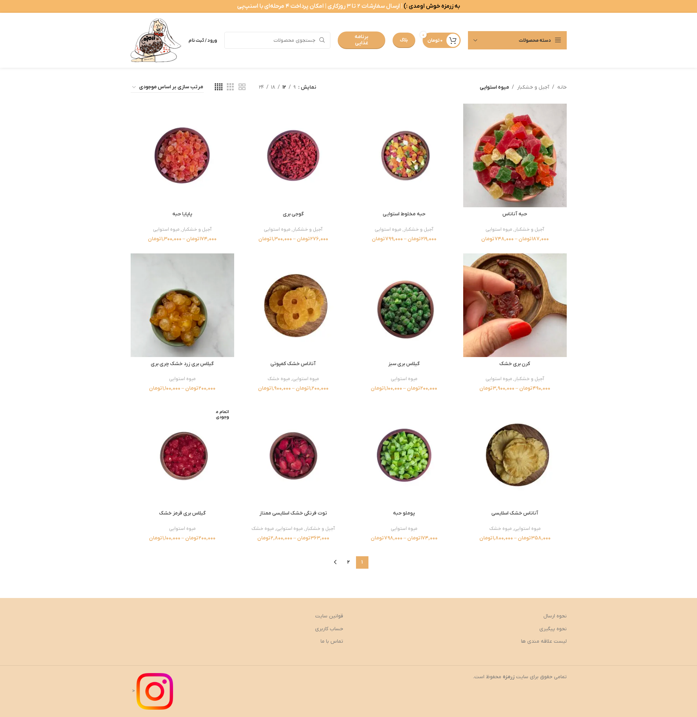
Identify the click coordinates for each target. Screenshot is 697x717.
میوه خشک (278, 379)
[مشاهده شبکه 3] (230, 87)
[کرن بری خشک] (515, 305)
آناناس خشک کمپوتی (293, 363)
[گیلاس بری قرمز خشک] (182, 454)
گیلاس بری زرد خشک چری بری (182, 363)
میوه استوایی (499, 229)
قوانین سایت (329, 616)
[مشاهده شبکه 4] (218, 87)
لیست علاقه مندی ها (544, 641)
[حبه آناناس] (515, 155)
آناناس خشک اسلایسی (514, 513)
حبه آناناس (514, 214)
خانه (562, 87)
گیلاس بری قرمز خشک (182, 513)
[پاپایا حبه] (182, 155)
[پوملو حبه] (404, 454)
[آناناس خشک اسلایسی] (515, 454)
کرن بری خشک (514, 363)
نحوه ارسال (555, 616)
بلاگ (404, 40)
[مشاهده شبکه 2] (242, 87)
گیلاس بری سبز (404, 363)
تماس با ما (332, 641)
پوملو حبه (404, 513)
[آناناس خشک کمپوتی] (293, 305)
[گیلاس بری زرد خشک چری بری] (182, 305)
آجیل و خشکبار (533, 87)
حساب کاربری (329, 628)
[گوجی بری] (293, 155)
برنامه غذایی (361, 40)
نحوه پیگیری (553, 628)
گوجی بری (293, 214)
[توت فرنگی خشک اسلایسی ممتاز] (293, 454)
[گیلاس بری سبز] (404, 305)
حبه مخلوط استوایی (404, 214)
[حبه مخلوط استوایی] (404, 155)
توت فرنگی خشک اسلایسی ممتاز (293, 513)
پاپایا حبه (182, 214)
